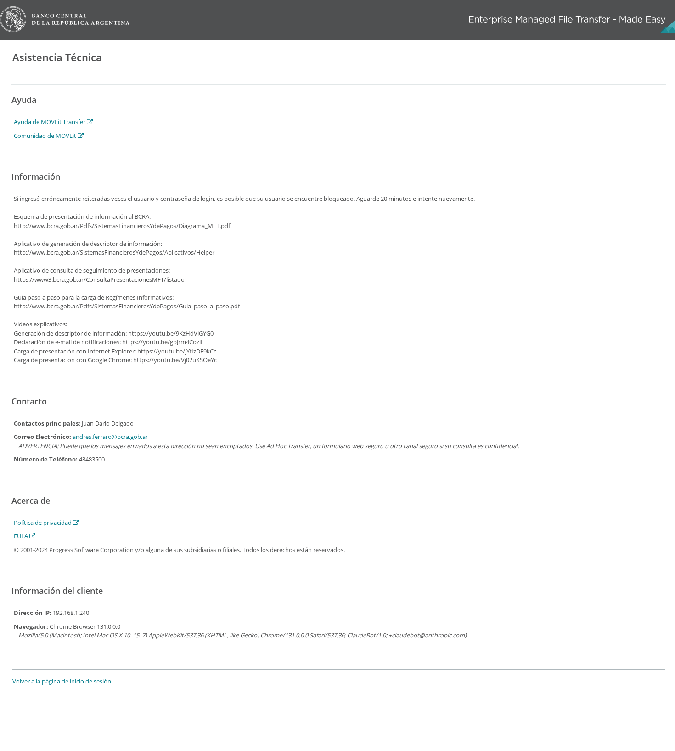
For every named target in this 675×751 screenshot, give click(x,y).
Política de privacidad (43, 522)
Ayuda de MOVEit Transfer (50, 122)
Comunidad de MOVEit (46, 135)
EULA (21, 536)
